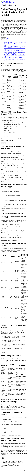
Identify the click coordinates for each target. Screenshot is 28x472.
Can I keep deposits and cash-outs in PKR (12, 462)
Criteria (9, 2)
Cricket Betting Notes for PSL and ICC (13, 57)
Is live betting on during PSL (9, 464)
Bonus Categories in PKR (10, 53)
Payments (5, 4)
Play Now (3, 38)
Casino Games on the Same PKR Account (14, 52)
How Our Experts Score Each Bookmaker (14, 46)
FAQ (12, 4)
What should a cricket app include (10, 465)
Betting (2, 2)
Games (9, 4)
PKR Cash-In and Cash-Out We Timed (13, 50)
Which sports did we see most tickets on (12, 461)
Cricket (6, 2)
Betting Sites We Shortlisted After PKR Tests (15, 42)
